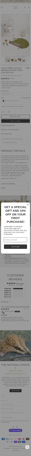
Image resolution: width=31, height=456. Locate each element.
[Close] (28, 204)
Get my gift (15, 246)
